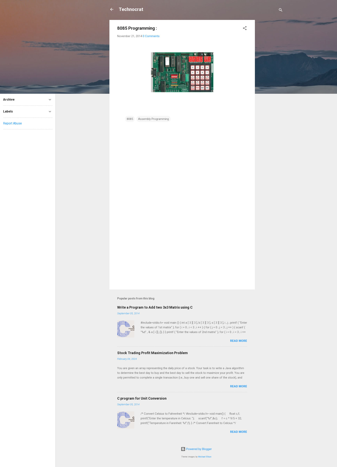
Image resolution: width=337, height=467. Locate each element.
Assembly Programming (153, 119)
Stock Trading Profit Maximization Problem (152, 353)
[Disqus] (182, 172)
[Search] (280, 11)
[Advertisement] (270, 78)
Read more (238, 341)
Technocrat (131, 9)
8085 (130, 119)
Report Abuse (12, 123)
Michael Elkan (204, 456)
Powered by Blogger (198, 449)
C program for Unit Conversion (142, 398)
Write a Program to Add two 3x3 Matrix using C (154, 307)
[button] (244, 29)
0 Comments (151, 36)
